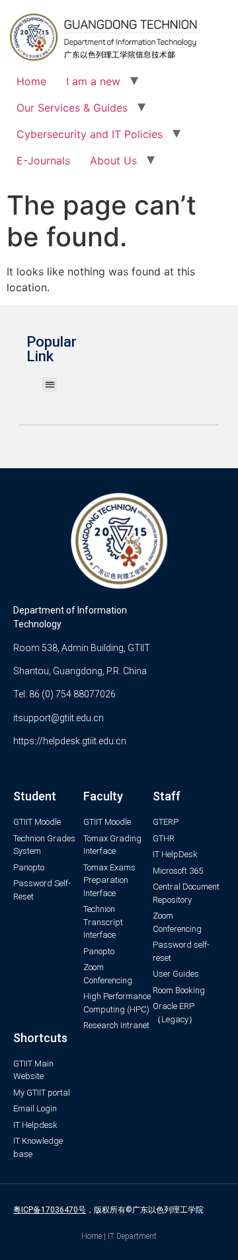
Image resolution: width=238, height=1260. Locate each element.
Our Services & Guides (72, 107)
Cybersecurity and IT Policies (90, 134)
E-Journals (43, 160)
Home (31, 81)
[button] (50, 384)
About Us (113, 160)
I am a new (93, 81)
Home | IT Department (119, 1236)
